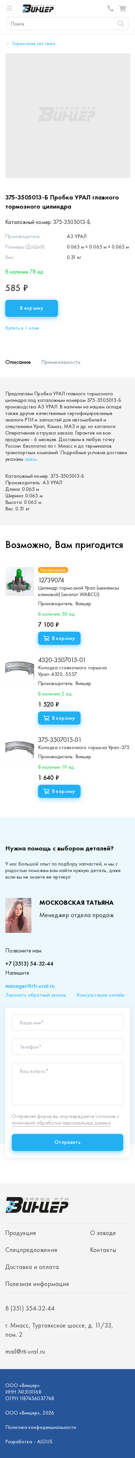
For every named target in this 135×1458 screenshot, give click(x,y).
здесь (31, 458)
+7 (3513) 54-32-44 (29, 963)
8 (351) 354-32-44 (111, 8)
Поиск (120, 23)
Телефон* (31, 1047)
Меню (12, 8)
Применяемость (60, 362)
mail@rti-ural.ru (25, 1351)
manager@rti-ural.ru (30, 985)
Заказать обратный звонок (35, 994)
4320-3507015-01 (62, 660)
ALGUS (44, 1441)
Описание (18, 362)
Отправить (67, 1142)
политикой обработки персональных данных (61, 1122)
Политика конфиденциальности (40, 1427)
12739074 (51, 580)
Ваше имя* (32, 1023)
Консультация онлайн (101, 994)
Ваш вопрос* (34, 1071)
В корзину (31, 307)
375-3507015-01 (60, 739)
